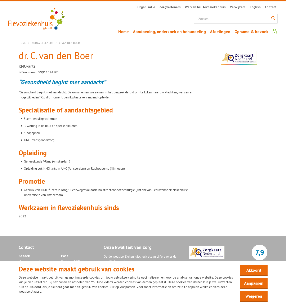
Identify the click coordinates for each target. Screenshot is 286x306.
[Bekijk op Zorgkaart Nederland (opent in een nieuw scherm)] (239, 58)
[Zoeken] (273, 18)
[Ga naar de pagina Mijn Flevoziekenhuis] (275, 31)
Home (22, 43)
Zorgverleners (42, 43)
